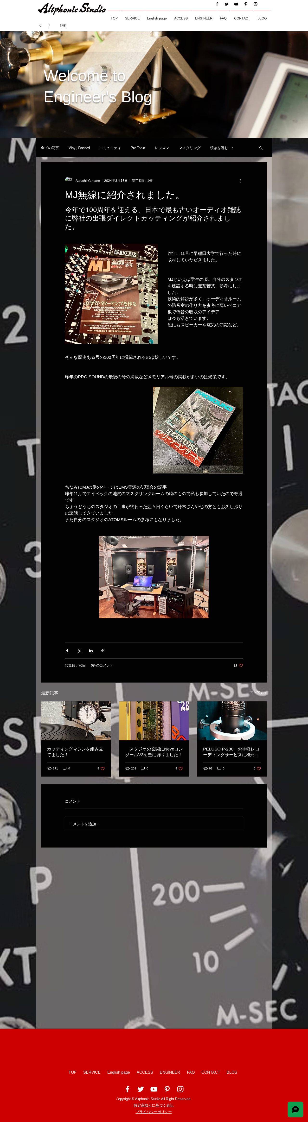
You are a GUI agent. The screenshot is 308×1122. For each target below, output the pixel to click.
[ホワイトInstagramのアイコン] (180, 1089)
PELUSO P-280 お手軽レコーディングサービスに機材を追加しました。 (231, 752)
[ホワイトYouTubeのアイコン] (154, 1089)
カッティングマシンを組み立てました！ (75, 752)
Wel (57, 75)
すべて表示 (258, 692)
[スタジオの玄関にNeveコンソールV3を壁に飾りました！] (154, 720)
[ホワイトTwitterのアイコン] (140, 1089)
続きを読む (219, 148)
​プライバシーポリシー (154, 1112)
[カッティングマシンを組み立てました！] (76, 720)
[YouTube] (236, 4)
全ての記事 (50, 148)
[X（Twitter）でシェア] (79, 650)
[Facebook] (217, 4)
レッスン (162, 148)
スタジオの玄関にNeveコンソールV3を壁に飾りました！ (154, 752)
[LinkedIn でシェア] (91, 650)
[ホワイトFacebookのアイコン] (127, 1089)
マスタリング (189, 148)
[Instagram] (255, 4)
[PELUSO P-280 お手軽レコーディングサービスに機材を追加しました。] (232, 720)
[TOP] (41, 26)
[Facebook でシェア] (67, 650)
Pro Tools (138, 148)
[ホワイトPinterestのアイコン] (167, 1089)
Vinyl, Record (79, 148)
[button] (132, 16)
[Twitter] (226, 4)
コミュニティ (110, 148)
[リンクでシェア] (102, 650)
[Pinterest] (246, 4)
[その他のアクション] (240, 180)
